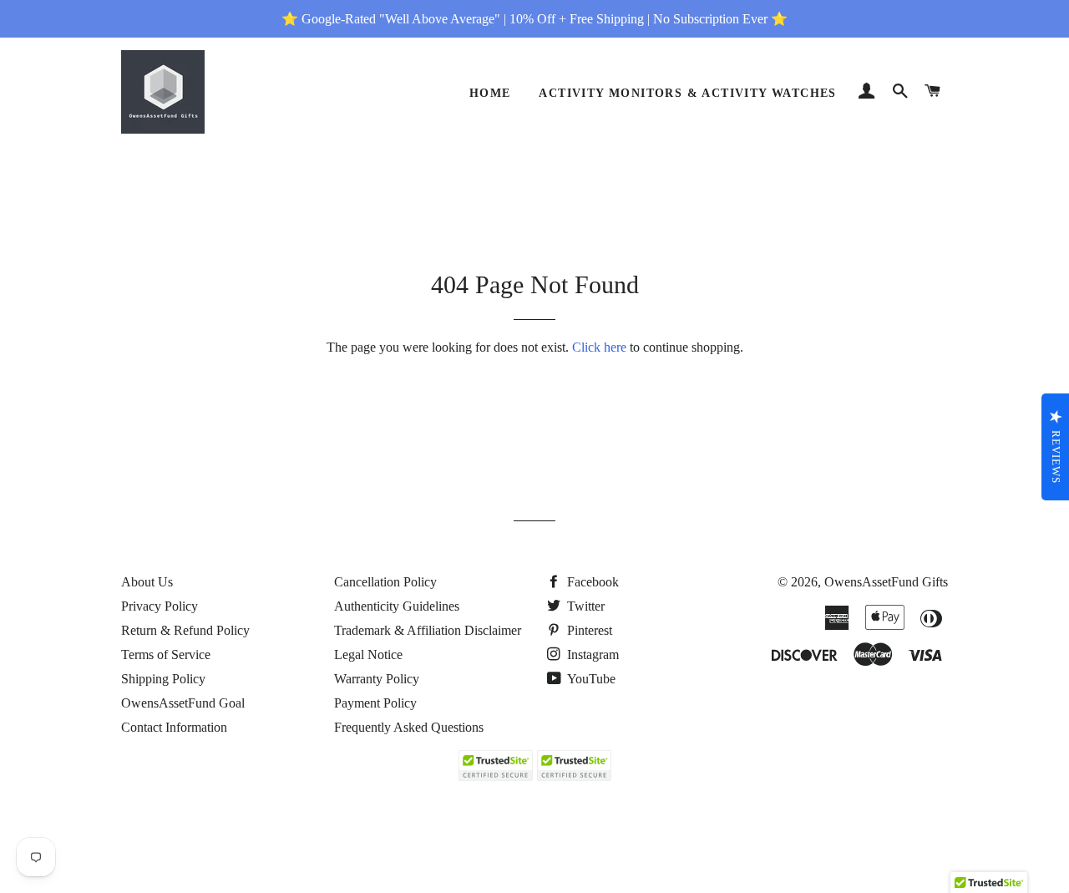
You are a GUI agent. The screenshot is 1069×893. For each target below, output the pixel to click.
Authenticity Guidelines (396, 606)
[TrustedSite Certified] (495, 765)
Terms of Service (165, 654)
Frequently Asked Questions (409, 727)
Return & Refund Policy (185, 630)
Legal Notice (368, 654)
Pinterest (588, 630)
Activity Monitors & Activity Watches (687, 93)
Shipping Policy (163, 679)
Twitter (584, 606)
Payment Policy (375, 703)
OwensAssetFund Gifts (886, 582)
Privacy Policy (159, 606)
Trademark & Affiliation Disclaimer (427, 630)
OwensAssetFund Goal (183, 703)
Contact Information (174, 727)
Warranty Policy (376, 679)
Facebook (591, 582)
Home (490, 93)
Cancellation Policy (385, 582)
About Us (147, 582)
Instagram (591, 654)
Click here (599, 347)
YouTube (590, 679)
